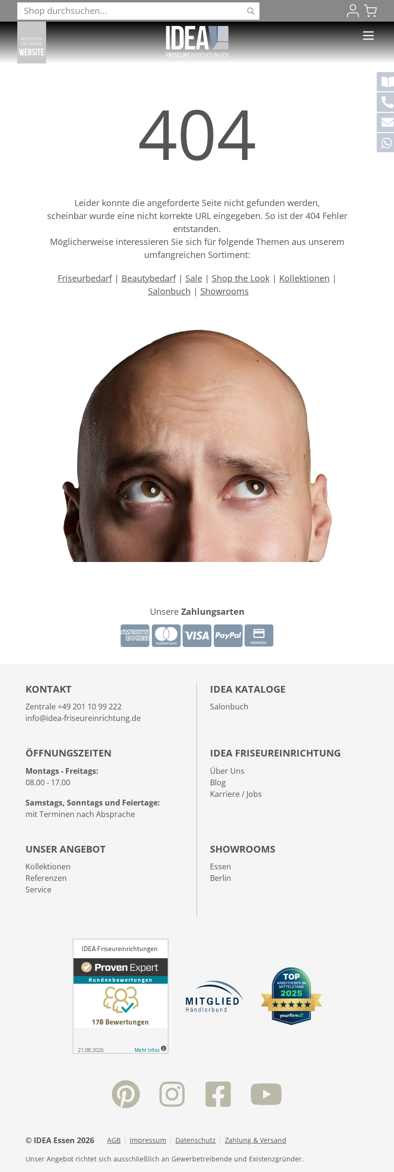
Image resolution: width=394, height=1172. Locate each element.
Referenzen (46, 878)
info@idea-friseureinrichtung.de (83, 718)
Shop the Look (241, 278)
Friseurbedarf (85, 278)
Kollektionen (304, 278)
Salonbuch (169, 291)
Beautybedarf (149, 278)
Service (38, 889)
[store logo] (197, 42)
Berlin (220, 878)
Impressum (148, 1140)
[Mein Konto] (352, 10)
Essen (220, 866)
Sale (193, 278)
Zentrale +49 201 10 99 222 (73, 706)
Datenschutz (195, 1140)
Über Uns (227, 771)
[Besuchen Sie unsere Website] (31, 42)
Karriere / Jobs (236, 794)
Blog (218, 782)
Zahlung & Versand (255, 1140)
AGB (114, 1140)
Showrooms (224, 291)
